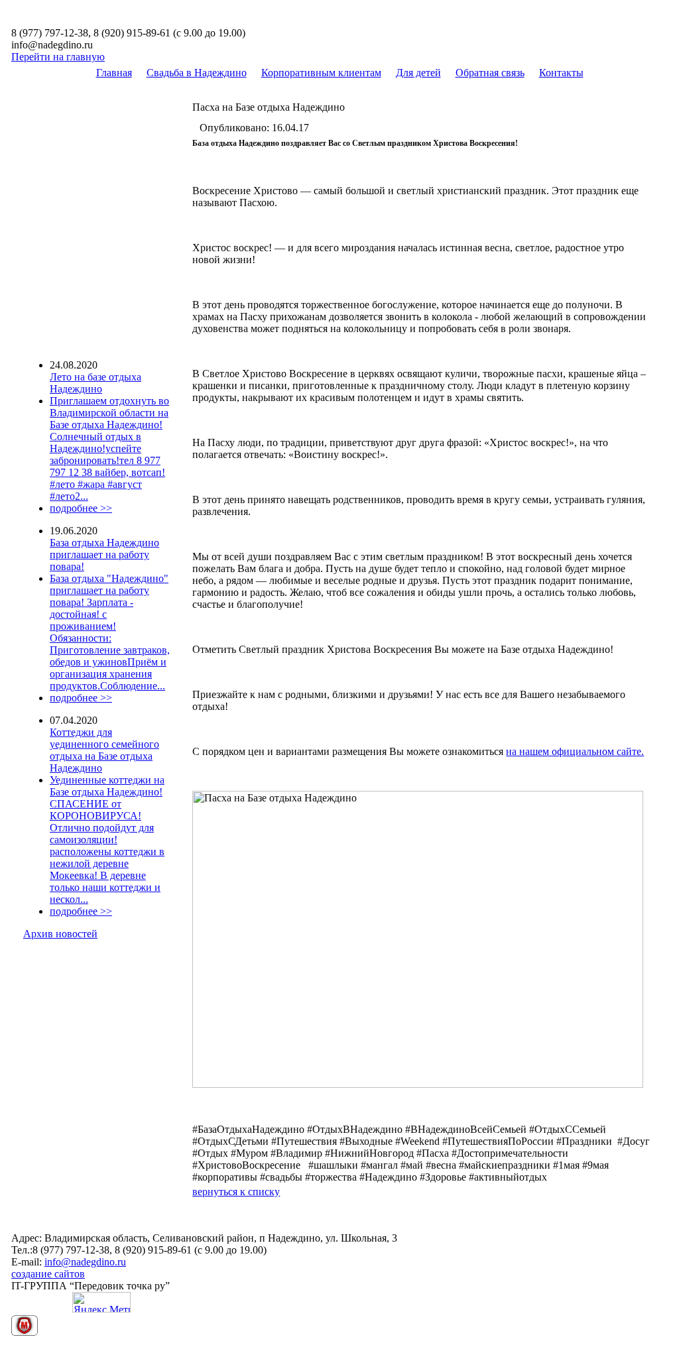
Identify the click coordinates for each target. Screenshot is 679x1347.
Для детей (418, 72)
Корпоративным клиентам (321, 72)
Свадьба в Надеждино (197, 72)
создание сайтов (48, 1273)
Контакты (561, 72)
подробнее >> (81, 508)
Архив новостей (60, 933)
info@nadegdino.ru (85, 1261)
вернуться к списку (236, 1191)
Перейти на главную (58, 56)
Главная (114, 72)
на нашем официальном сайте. (575, 751)
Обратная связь (490, 72)
